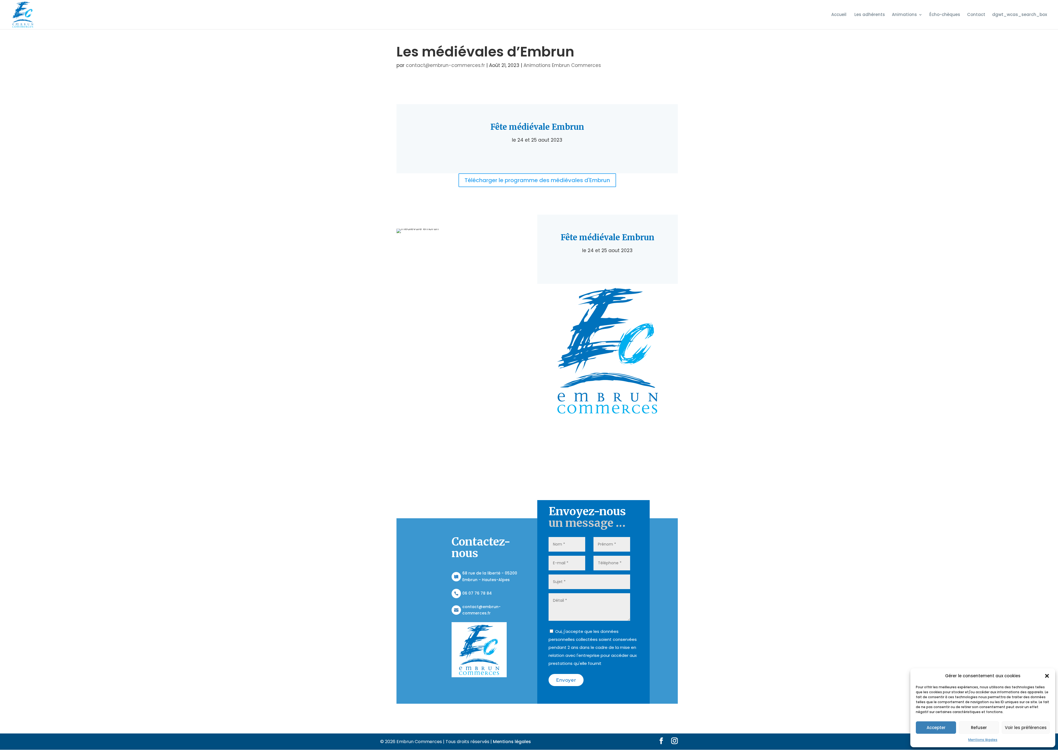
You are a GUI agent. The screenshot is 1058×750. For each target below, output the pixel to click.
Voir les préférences (1026, 727)
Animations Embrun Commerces (562, 65)
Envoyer (566, 680)
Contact (976, 15)
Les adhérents (869, 15)
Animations (904, 15)
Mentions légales (982, 739)
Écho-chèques (944, 15)
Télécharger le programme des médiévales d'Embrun (537, 180)
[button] (1047, 676)
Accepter (936, 727)
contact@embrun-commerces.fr (445, 65)
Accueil (839, 15)
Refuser (979, 727)
